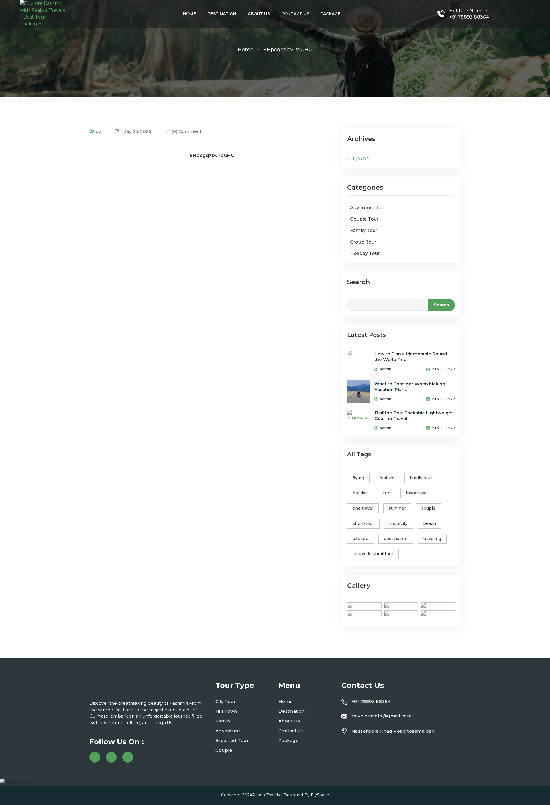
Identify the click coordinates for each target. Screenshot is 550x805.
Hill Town (226, 711)
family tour (421, 477)
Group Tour (363, 242)
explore (360, 538)
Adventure (227, 730)
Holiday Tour (365, 253)
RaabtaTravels (266, 795)
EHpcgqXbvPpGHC (212, 155)
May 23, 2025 (136, 131)
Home (189, 13)
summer (397, 508)
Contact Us (295, 13)
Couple (224, 750)
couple (428, 508)
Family (223, 721)
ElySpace (320, 795)
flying (358, 477)
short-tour (363, 523)
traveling (432, 538)
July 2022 (358, 159)
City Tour (225, 701)
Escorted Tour (232, 740)
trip (386, 493)
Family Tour (363, 230)
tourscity (399, 523)
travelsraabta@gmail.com (381, 715)
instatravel (417, 493)
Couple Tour (364, 219)
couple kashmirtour (373, 553)
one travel (363, 508)
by (98, 131)
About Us (259, 13)
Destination (221, 13)
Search (358, 282)
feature (387, 477)
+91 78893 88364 (469, 17)
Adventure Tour (368, 207)
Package (330, 13)
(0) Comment (186, 131)
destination (396, 538)
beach (429, 523)
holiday (360, 493)
